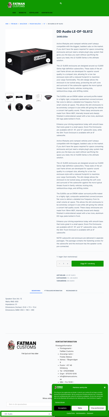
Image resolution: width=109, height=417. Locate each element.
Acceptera (62, 408)
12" (68, 278)
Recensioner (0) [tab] (71, 290)
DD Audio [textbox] (26, 414)
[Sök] (60, 3)
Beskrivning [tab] (36, 290)
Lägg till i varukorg (87, 264)
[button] (105, 387)
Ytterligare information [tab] (53, 290)
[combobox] (27, 414)
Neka (80, 408)
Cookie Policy (71, 413)
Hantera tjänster (60, 402)
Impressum (90, 413)
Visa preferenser (97, 408)
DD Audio (74, 278)
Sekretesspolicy (81, 413)
